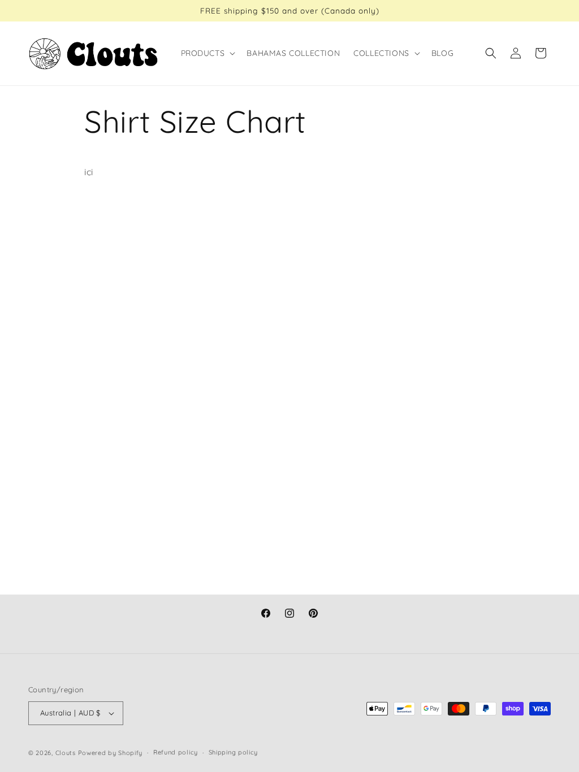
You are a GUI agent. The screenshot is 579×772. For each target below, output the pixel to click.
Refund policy (175, 752)
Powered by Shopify (110, 753)
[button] (207, 53)
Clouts (66, 753)
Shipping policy (233, 752)
